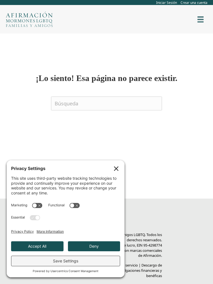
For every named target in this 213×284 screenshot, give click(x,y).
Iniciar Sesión (166, 2)
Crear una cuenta (194, 2)
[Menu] (200, 19)
